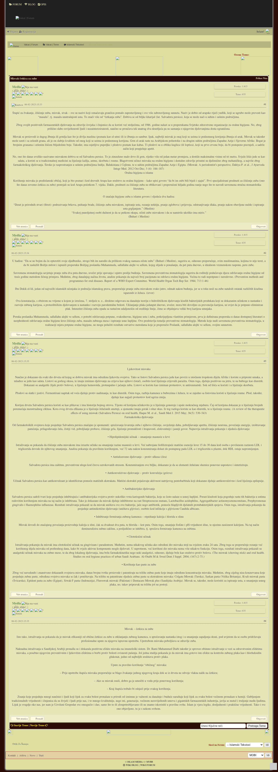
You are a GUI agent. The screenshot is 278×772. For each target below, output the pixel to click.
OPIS (43, 4)
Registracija (29, 31)
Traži (41, 755)
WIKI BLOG (132, 765)
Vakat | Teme (52, 44)
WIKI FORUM (147, 765)
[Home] (16, 45)
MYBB (149, 761)
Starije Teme (21, 725)
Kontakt (12, 755)
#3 (265, 361)
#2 (265, 253)
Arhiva (22, 755)
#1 (265, 104)
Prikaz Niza (261, 78)
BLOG (31, 4)
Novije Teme (37, 725)
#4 (265, 621)
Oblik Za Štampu (20, 743)
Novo (32, 755)
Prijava (14, 31)
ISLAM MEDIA (135, 761)
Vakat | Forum (31, 44)
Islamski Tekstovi (75, 44)
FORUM (17, 4)
